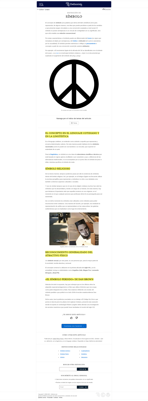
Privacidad (49, 397)
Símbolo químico (65, 351)
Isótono (62, 357)
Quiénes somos (42, 397)
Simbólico (84, 354)
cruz (57, 53)
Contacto (55, 397)
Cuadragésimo (85, 351)
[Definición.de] (74, 4)
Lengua (47, 9)
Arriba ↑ (61, 397)
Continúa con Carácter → (74, 326)
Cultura (41, 9)
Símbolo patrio (64, 354)
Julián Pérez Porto (58, 338)
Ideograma (84, 357)
